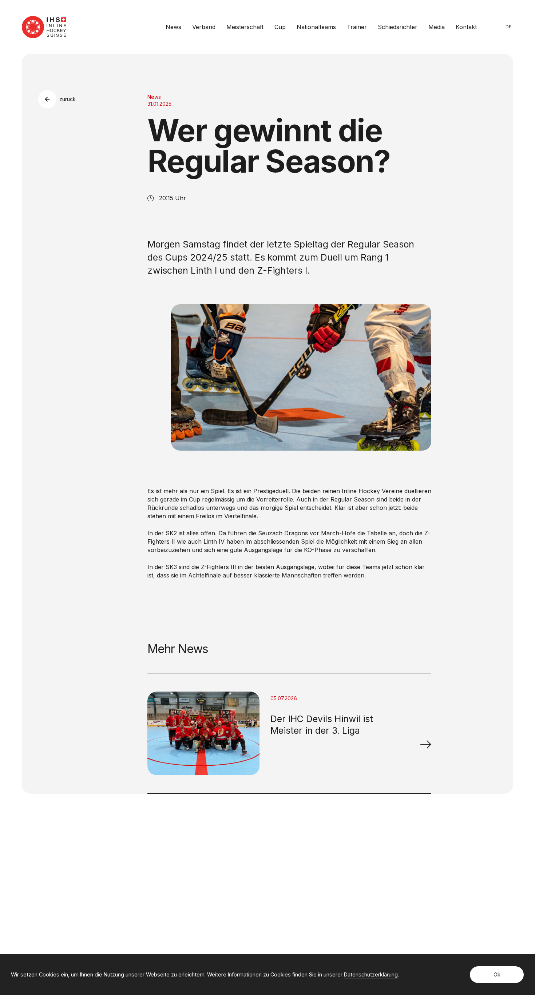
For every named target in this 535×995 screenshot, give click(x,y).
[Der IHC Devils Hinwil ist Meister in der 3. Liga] (425, 744)
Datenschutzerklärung (371, 974)
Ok (497, 974)
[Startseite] (44, 27)
